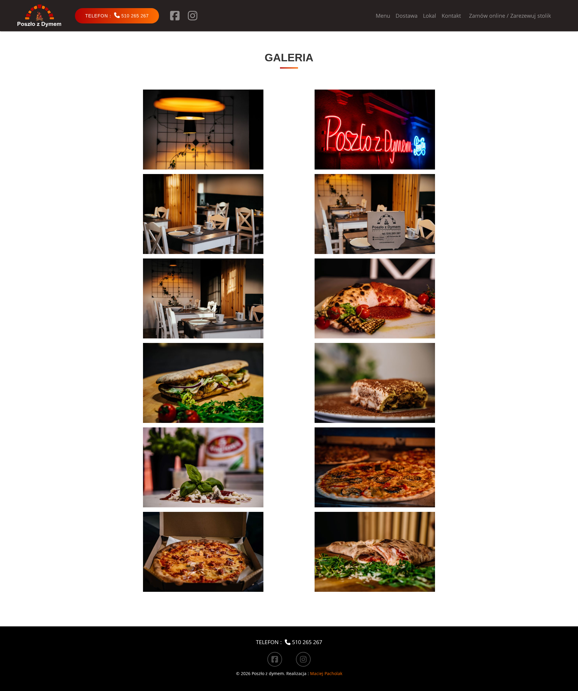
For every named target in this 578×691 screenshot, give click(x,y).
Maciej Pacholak (326, 673)
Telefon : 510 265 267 (117, 15)
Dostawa (407, 15)
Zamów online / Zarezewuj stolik (510, 15)
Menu (383, 15)
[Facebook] (175, 15)
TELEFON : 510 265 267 (289, 642)
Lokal (429, 15)
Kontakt (451, 15)
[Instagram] (192, 15)
